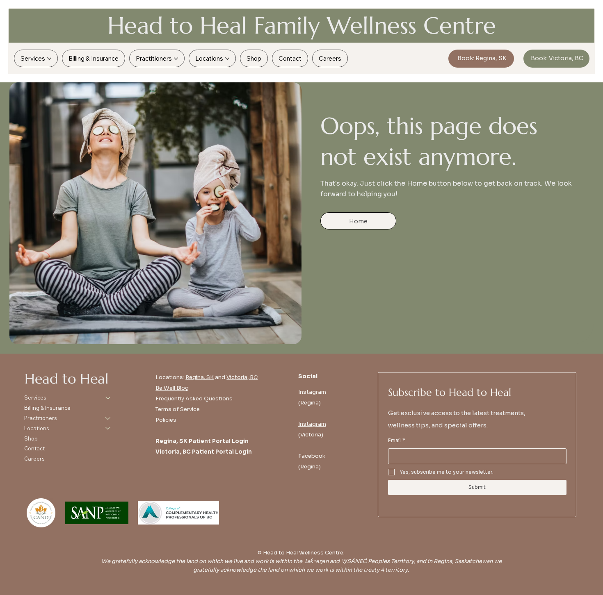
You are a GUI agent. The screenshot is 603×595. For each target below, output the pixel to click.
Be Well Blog (172, 387)
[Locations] (108, 428)
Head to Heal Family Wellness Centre (301, 25)
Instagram (312, 423)
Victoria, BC (242, 377)
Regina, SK (199, 377)
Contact (34, 448)
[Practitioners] (108, 418)
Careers (34, 458)
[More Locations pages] (227, 59)
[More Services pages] (49, 59)
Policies (165, 419)
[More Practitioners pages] (176, 59)
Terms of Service (177, 409)
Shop (31, 438)
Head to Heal (66, 379)
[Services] (108, 398)
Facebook (311, 455)
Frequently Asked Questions (194, 398)
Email (396, 440)
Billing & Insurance (47, 407)
